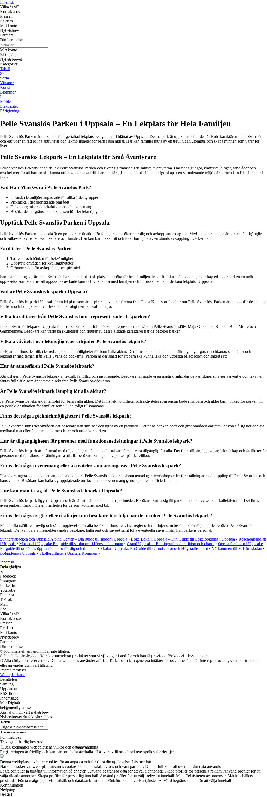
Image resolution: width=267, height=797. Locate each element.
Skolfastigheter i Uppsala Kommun (68, 553)
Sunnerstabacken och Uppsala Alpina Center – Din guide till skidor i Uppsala (63, 539)
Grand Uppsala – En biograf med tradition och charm (170, 544)
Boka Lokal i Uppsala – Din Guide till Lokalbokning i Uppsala (183, 539)
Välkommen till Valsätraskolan (237, 548)
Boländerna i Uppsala (18, 553)
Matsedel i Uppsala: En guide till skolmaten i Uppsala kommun (71, 544)
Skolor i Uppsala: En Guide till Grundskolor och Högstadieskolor (154, 548)
